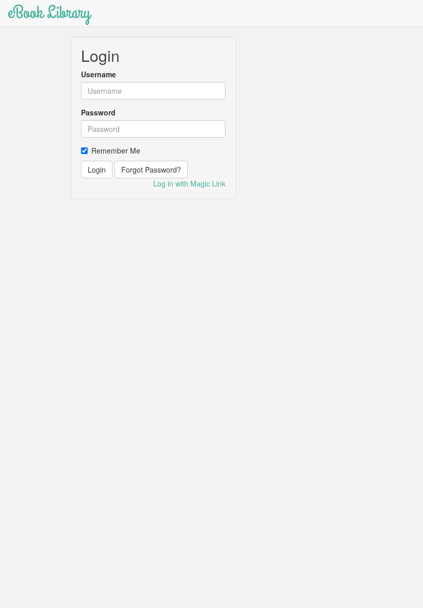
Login (97, 169)
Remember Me (115, 150)
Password (98, 112)
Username (98, 74)
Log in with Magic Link (189, 183)
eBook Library (49, 13)
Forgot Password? (151, 169)
